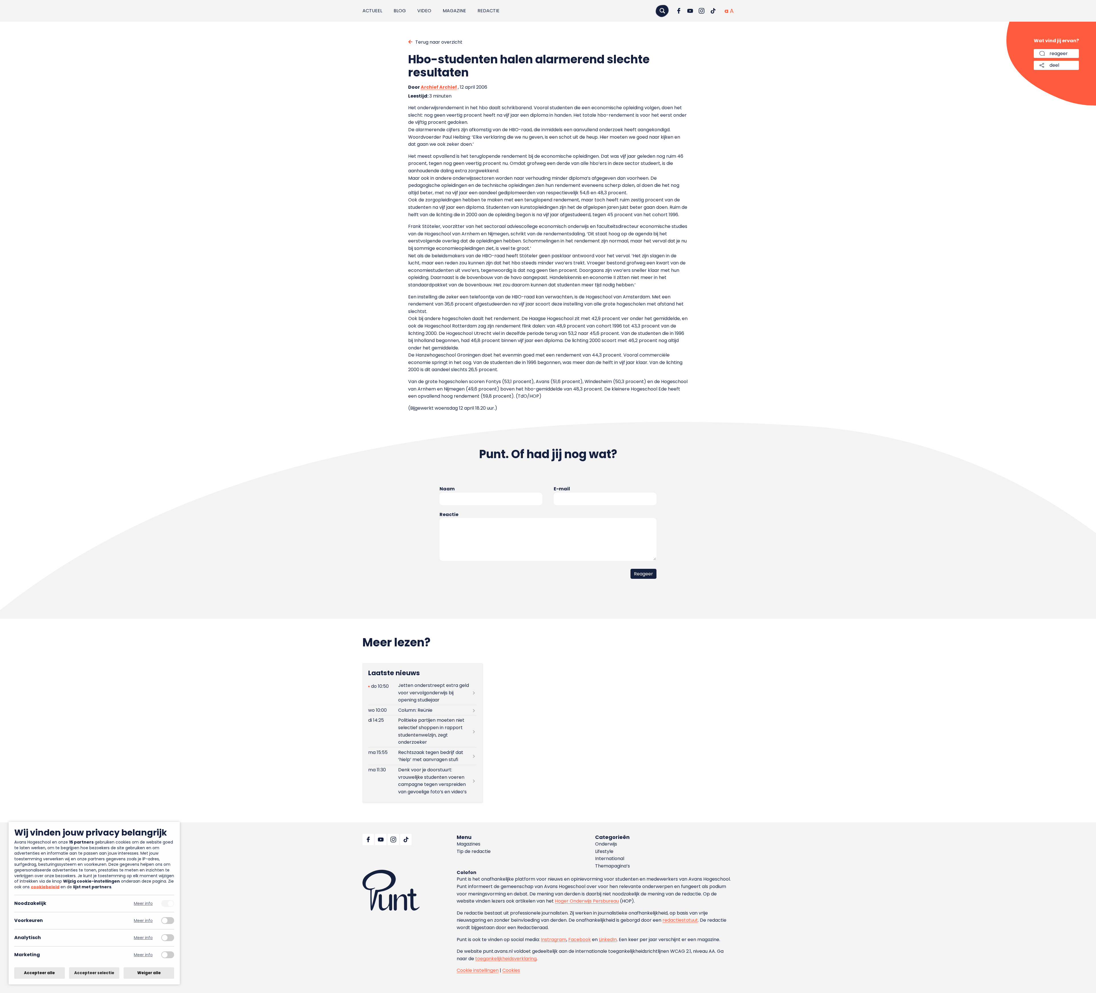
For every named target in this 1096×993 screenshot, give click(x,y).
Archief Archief (439, 87)
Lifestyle (604, 851)
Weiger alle (149, 973)
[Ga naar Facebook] (678, 11)
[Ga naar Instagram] (701, 11)
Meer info (143, 903)
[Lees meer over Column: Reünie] (422, 710)
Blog (400, 10)
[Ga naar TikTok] (713, 11)
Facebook (579, 939)
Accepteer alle (39, 973)
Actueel (372, 10)
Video (424, 10)
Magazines (468, 844)
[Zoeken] (662, 10)
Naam (447, 489)
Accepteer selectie (94, 973)
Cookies (511, 970)
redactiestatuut (680, 920)
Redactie (488, 10)
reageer (1058, 53)
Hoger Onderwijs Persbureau (587, 901)
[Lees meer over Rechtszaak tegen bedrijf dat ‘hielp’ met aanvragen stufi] (422, 756)
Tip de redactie (474, 851)
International (609, 858)
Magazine (454, 10)
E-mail (562, 489)
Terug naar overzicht (438, 42)
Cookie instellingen (478, 970)
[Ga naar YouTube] (690, 11)
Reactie (449, 514)
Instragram (553, 939)
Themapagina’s (612, 866)
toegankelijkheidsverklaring (506, 958)
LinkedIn (608, 939)
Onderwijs (606, 844)
